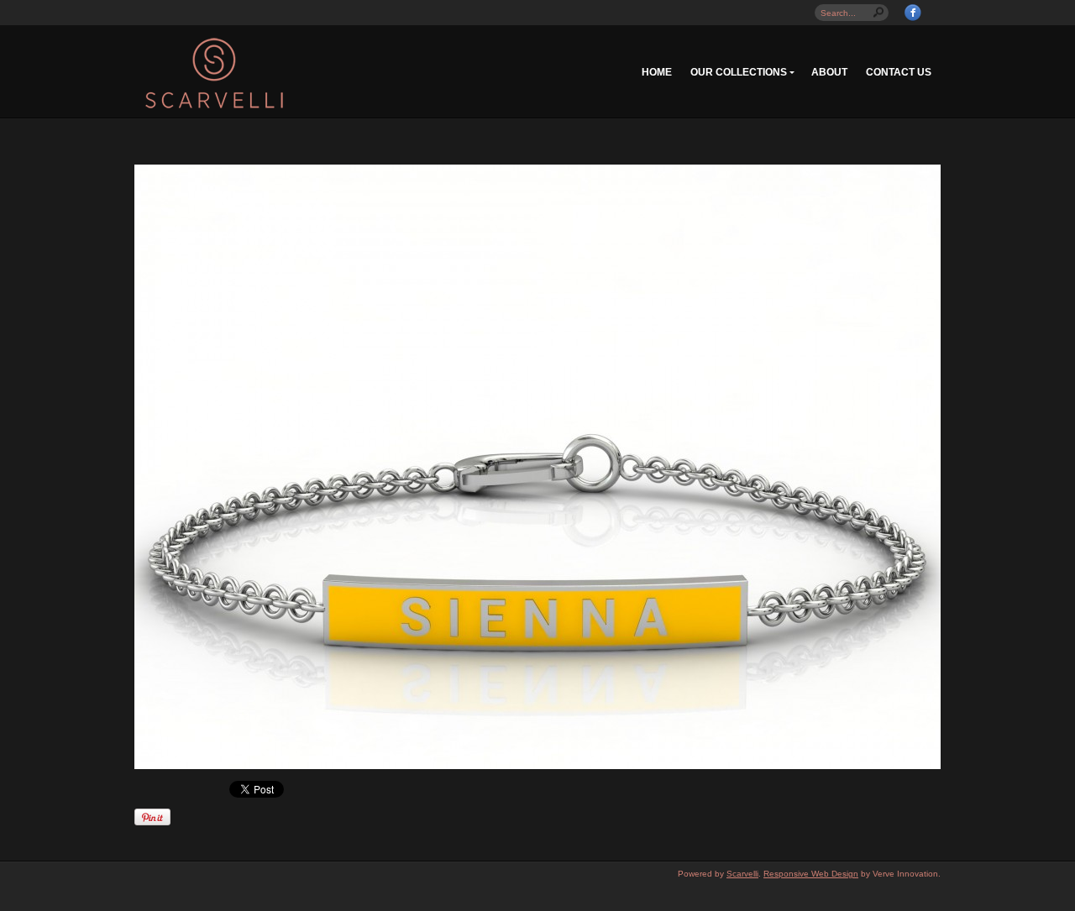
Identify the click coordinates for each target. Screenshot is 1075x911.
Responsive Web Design (810, 873)
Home (657, 72)
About (829, 72)
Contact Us (898, 72)
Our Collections (738, 72)
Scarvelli (742, 873)
